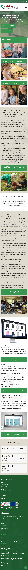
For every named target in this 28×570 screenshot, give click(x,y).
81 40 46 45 (4, 543)
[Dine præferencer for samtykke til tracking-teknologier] (1, 427)
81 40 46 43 (4, 534)
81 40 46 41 (4, 525)
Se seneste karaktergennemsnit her (14, 434)
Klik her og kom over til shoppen (14, 359)
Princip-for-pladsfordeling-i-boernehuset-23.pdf (15, 390)
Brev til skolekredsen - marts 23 (12, 467)
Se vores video (8, 25)
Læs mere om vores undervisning (14, 292)
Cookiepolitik (14, 508)
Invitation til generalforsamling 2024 (13, 457)
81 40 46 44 (4, 539)
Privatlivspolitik (5, 508)
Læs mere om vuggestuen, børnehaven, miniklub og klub (14, 167)
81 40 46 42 (4, 530)
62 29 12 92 (17, 516)
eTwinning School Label (13, 448)
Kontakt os (7, 30)
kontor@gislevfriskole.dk (8, 490)
